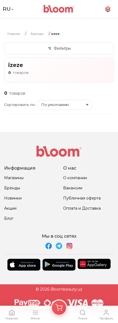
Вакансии (72, 188)
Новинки (13, 198)
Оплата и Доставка (82, 208)
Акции (10, 208)
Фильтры (62, 48)
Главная (13, 34)
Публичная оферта (82, 198)
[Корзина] (59, 307)
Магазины (14, 177)
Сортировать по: (20, 104)
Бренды (37, 34)
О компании (75, 177)
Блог (8, 218)
